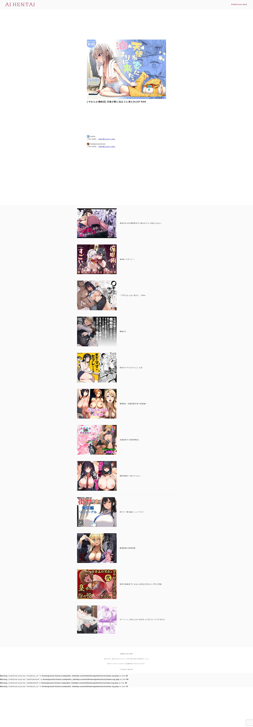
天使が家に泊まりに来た (106, 139)
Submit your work (126, 654)
